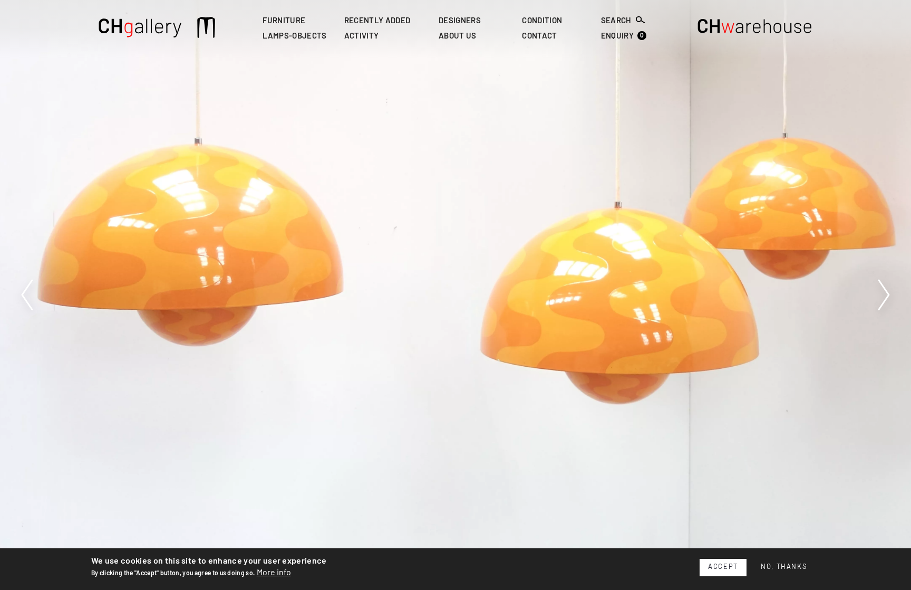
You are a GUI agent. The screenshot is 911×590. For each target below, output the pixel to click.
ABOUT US (458, 37)
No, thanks (784, 567)
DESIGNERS (460, 21)
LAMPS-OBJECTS (294, 37)
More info (274, 572)
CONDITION (542, 21)
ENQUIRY (622, 36)
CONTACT (539, 37)
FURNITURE (284, 21)
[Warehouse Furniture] (755, 29)
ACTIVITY (361, 37)
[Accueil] (140, 29)
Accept (723, 567)
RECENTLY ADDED (377, 21)
